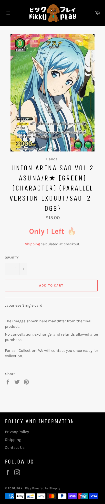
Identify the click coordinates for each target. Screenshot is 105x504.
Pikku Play (23, 488)
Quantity (12, 257)
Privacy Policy (17, 431)
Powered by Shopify (46, 488)
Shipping (32, 244)
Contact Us (14, 447)
